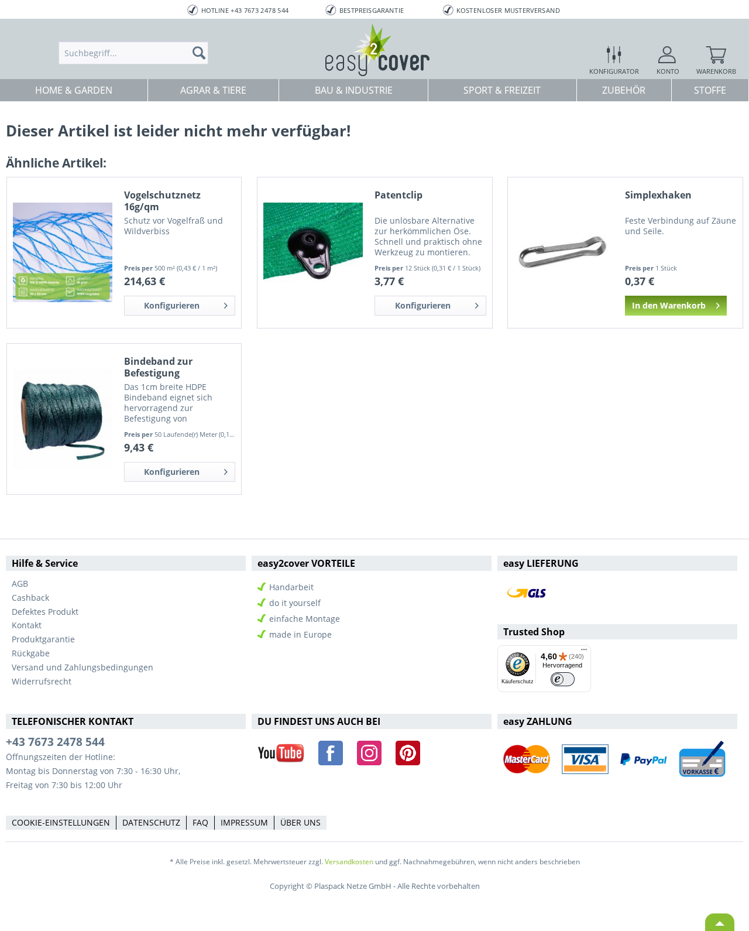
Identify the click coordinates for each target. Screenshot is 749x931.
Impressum (244, 822)
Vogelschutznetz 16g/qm (162, 201)
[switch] (563, 679)
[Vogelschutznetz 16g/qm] (62, 252)
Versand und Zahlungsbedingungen (82, 667)
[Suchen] (202, 52)
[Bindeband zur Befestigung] (62, 418)
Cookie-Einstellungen (61, 822)
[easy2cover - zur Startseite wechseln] (377, 49)
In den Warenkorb (669, 305)
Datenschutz (151, 822)
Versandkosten (349, 862)
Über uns (300, 822)
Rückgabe (31, 653)
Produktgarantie (43, 639)
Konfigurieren (172, 305)
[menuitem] (133, 52)
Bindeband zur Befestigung (158, 367)
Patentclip (398, 195)
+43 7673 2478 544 (55, 741)
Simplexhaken (658, 195)
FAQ (200, 822)
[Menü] (584, 652)
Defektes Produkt (45, 611)
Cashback (30, 597)
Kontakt (27, 625)
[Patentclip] (313, 252)
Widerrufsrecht (41, 681)
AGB (20, 583)
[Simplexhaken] (563, 252)
